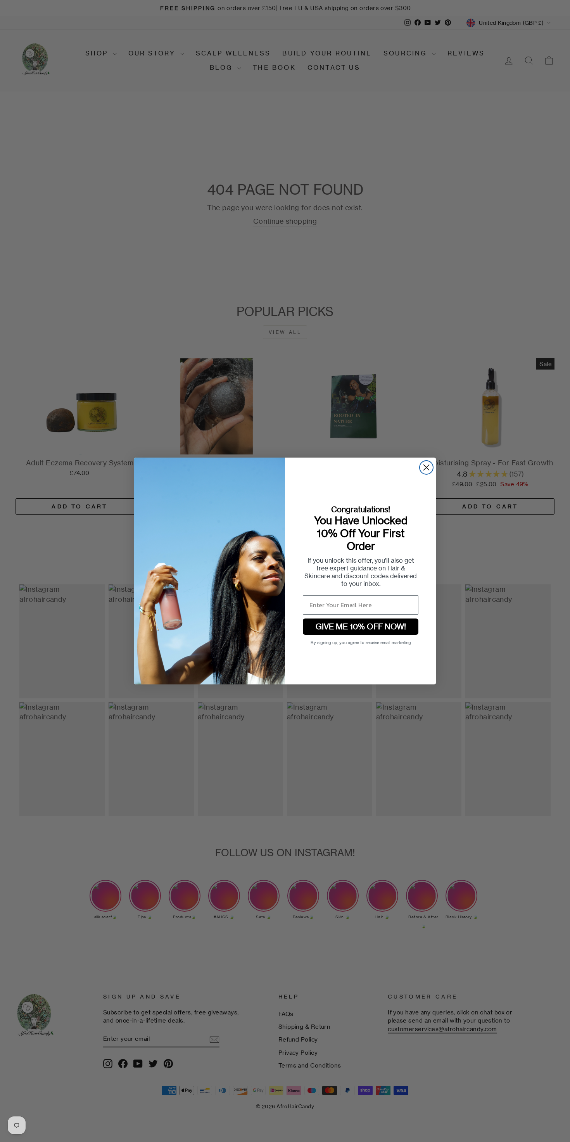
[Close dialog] (426, 467)
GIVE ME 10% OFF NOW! (361, 626)
